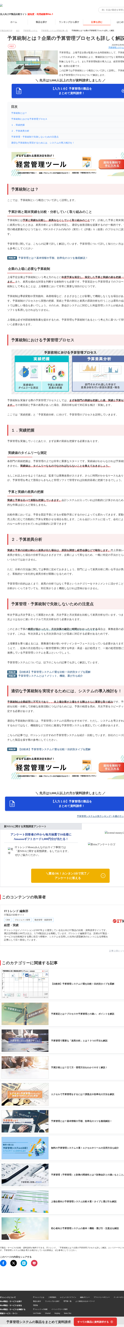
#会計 (11, 46)
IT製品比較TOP (6, 30)
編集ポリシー (85, 1297)
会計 (18, 30)
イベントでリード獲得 (59, 1309)
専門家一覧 (67, 1301)
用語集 (35, 1305)
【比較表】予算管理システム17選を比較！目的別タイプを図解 (54, 672)
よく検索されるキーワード (85, 1301)
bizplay (57, 1313)
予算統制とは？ (19, 113)
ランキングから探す (69, 21)
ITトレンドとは (38, 1297)
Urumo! (48, 1313)
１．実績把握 (18, 125)
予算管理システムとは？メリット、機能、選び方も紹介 (50, 675)
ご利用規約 (52, 1297)
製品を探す (41, 21)
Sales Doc (67, 1313)
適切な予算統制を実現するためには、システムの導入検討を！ (42, 143)
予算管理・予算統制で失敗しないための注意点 (35, 137)
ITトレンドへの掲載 (40, 1309)
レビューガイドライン (68, 1297)
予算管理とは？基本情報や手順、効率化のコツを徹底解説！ (53, 258)
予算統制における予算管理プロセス (29, 119)
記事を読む (97, 21)
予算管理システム (30, 30)
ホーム (13, 21)
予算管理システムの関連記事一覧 (54, 30)
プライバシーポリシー (102, 1297)
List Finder (37, 1313)
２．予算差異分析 (20, 131)
